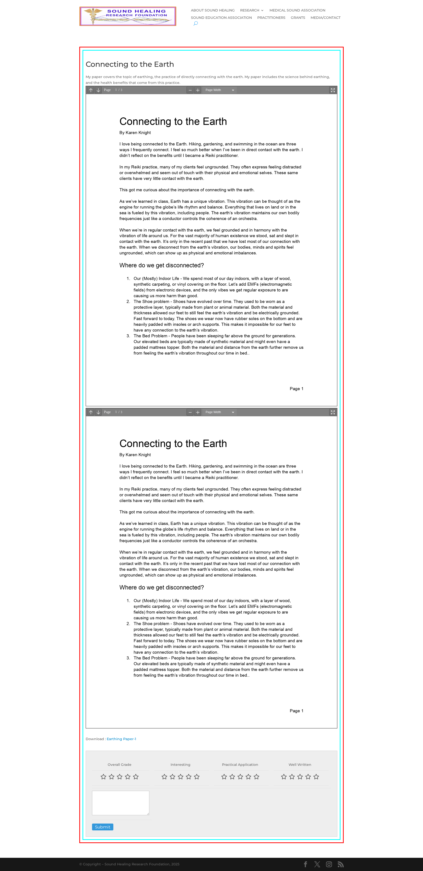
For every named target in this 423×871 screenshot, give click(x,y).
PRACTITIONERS (271, 18)
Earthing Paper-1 (121, 739)
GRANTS (298, 18)
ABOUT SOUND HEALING (213, 10)
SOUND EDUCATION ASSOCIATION (221, 18)
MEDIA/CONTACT (326, 18)
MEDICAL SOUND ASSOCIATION (297, 10)
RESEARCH (249, 10)
